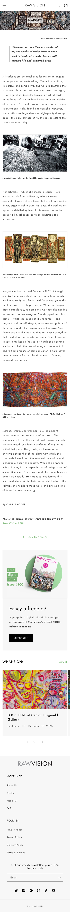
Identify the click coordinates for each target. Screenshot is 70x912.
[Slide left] (27, 742)
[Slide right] (42, 742)
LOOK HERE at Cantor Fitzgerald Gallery (33, 717)
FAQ (9, 808)
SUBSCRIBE (21, 638)
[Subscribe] (59, 878)
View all (63, 662)
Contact (11, 793)
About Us (12, 785)
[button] (4, 5)
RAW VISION (38, 906)
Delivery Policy (15, 845)
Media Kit (12, 800)
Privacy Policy (14, 829)
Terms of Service (16, 852)
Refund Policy (14, 837)
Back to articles (37, 537)
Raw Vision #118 (13, 523)
